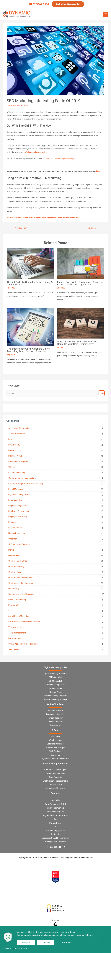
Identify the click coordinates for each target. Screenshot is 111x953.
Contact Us (55, 834)
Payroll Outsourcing (17, 599)
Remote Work (14, 605)
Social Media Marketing (18, 616)
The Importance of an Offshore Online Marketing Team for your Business (28, 350)
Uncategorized (14, 638)
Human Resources (16, 533)
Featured (12, 522)
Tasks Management (17, 633)
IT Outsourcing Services (19, 544)
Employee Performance (18, 511)
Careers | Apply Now (55, 830)
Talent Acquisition (16, 627)
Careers (11, 467)
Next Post (93, 228)
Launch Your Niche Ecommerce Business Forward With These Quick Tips (80, 283)
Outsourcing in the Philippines (21, 594)
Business (12, 450)
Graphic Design (15, 528)
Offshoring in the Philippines (20, 583)
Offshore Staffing (16, 566)
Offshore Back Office (17, 561)
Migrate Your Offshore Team (55, 815)
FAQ (55, 827)
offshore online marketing (36, 152)
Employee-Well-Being (17, 516)
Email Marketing (15, 500)
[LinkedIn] (51, 847)
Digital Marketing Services (19, 494)
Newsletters (13, 555)
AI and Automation (16, 434)
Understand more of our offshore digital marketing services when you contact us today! (44, 217)
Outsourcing (13, 588)
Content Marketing (16, 472)
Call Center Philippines (18, 461)
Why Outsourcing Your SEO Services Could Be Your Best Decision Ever (77, 342)
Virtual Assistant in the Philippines (23, 644)
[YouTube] (60, 847)
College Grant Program (55, 842)
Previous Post (19, 228)
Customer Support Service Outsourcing (25, 483)
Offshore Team (15, 572)
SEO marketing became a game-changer (58, 159)
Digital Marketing (15, 489)
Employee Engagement (18, 505)
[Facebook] (47, 847)
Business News (15, 456)
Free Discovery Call (55, 811)
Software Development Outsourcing (24, 622)
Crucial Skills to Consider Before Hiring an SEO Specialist (30, 283)
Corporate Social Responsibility (22, 478)
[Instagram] (56, 847)
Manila (11, 550)
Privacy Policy (55, 823)
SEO (10, 610)
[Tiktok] (64, 847)
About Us (55, 800)
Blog (10, 439)
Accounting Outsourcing (19, 428)
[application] (55, 939)
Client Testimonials (55, 808)
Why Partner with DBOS (55, 804)
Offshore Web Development (20, 577)
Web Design (13, 649)
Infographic (13, 539)
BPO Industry (14, 445)
